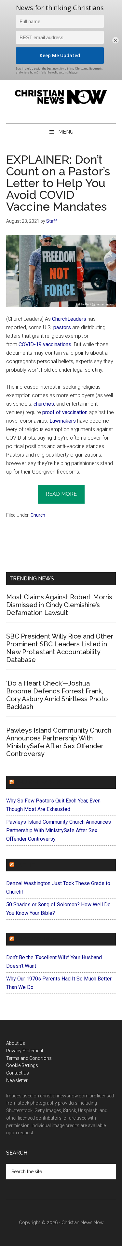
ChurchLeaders (69, 319)
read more (61, 494)
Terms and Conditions (29, 1058)
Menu (66, 132)
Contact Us (17, 1073)
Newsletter (17, 1080)
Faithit (25, 865)
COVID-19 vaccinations (45, 344)
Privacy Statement (24, 1050)
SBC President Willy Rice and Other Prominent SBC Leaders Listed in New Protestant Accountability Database (59, 648)
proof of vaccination (65, 412)
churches (44, 404)
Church (38, 515)
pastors (62, 327)
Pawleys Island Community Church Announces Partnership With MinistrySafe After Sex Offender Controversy (58, 742)
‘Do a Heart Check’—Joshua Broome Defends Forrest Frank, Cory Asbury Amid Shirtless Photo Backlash (57, 695)
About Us (15, 1043)
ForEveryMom (35, 939)
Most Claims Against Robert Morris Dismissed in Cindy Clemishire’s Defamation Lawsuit (59, 605)
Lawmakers (62, 421)
